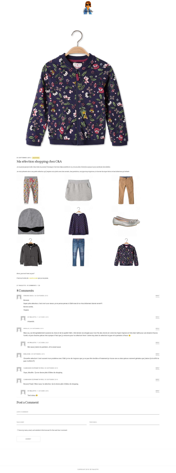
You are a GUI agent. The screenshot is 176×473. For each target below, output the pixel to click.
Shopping (36, 157)
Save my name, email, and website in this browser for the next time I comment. (43, 430)
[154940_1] (135, 221)
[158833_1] (88, 252)
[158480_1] (135, 190)
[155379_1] (88, 221)
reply (157, 295)
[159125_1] (40, 252)
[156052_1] (40, 190)
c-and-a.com (33, 278)
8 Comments (32, 285)
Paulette (22, 285)
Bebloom (27, 354)
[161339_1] (88, 190)
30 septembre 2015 (24, 157)
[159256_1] (40, 221)
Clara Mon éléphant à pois (34, 368)
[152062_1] (135, 252)
